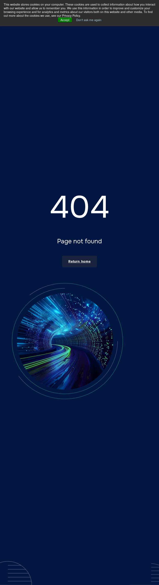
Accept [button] (64, 20)
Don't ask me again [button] (88, 20)
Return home (79, 261)
